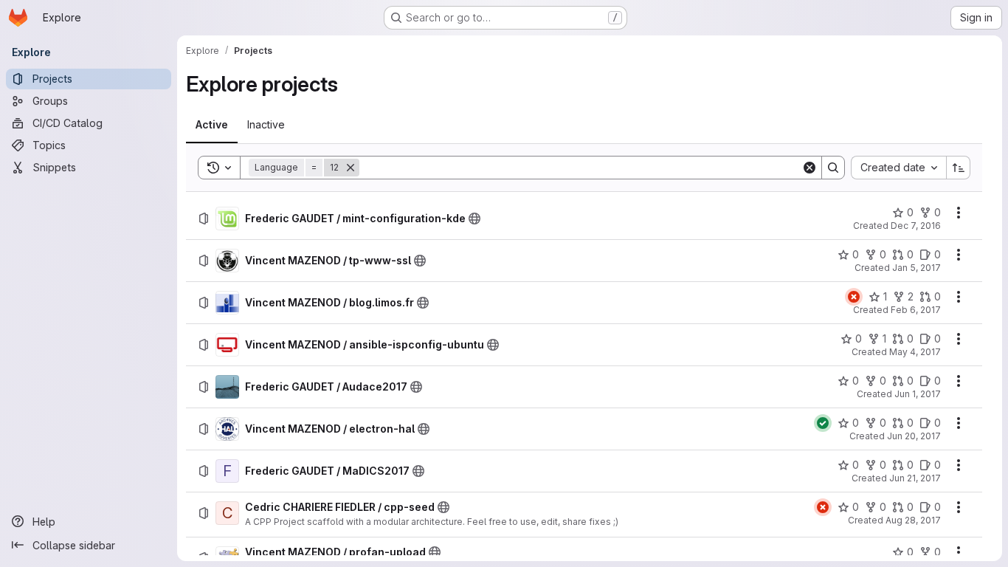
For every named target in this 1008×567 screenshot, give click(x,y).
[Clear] (809, 167)
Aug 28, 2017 (913, 520)
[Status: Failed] (854, 297)
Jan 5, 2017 (916, 267)
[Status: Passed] (823, 423)
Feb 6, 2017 (916, 309)
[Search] (833, 167)
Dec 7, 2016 (916, 225)
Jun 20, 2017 (914, 435)
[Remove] (350, 167)
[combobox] (898, 167)
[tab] (212, 124)
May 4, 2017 (915, 351)
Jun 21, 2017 (915, 478)
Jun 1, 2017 (917, 393)
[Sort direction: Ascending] (958, 167)
